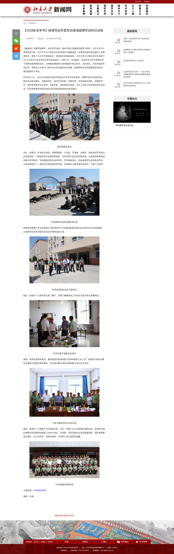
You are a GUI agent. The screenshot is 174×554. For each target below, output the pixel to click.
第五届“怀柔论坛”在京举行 (133, 61)
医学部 (36, 542)
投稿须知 (64, 550)
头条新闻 (84, 9)
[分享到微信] (16, 41)
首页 (25, 23)
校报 (67, 542)
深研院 (43, 542)
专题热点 (98, 9)
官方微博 (143, 542)
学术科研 (126, 9)
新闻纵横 (91, 9)
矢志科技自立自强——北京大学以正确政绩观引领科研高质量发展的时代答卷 (136, 74)
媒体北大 (119, 9)
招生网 (50, 542)
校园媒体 (147, 9)
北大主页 (138, 1)
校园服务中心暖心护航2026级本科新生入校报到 (137, 51)
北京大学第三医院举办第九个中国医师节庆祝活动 (136, 84)
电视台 (85, 542)
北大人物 (133, 9)
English (146, 1)
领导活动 (112, 9)
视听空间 (105, 9)
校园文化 (140, 9)
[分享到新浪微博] (16, 48)
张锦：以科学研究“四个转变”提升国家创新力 (136, 40)
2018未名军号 (40, 490)
